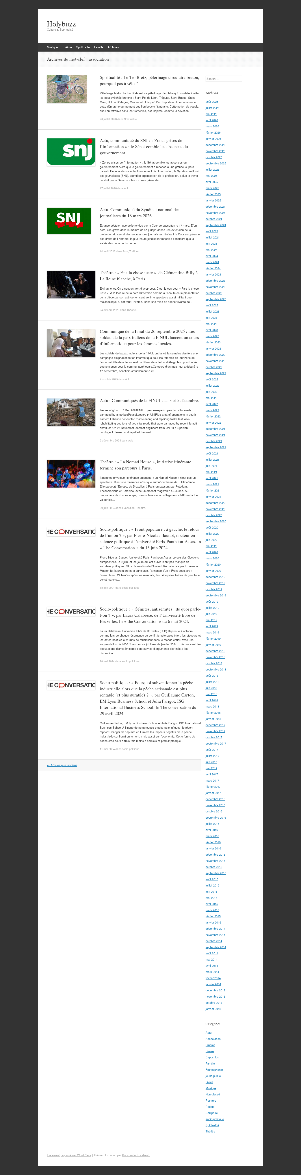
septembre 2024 (216, 225)
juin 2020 (211, 540)
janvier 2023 (213, 348)
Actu (126, 188)
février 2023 (213, 342)
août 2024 (212, 231)
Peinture (211, 1100)
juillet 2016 (212, 823)
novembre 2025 (215, 151)
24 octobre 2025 (109, 310)
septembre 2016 (216, 817)
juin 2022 (211, 391)
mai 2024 (211, 250)
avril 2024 (212, 256)
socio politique (130, 587)
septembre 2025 (216, 163)
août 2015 (212, 879)
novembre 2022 (215, 361)
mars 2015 (212, 910)
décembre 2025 (215, 145)
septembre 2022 (216, 373)
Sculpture (212, 1113)
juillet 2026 (212, 108)
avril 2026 (212, 120)
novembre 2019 (215, 583)
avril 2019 (212, 626)
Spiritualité (83, 47)
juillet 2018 (212, 682)
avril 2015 (212, 904)
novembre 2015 (215, 860)
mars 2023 (212, 336)
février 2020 (213, 564)
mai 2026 (211, 114)
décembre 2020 (215, 503)
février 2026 (213, 132)
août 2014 (212, 953)
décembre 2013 (215, 990)
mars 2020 (212, 558)
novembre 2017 (215, 731)
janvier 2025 (213, 200)
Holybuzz (61, 23)
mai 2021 (211, 472)
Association (213, 1039)
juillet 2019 (212, 607)
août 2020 (212, 527)
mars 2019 (212, 632)
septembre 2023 (216, 299)
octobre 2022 (214, 367)
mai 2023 (211, 324)
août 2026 (212, 101)
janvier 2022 (213, 422)
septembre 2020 (216, 521)
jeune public (213, 1076)
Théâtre (67, 47)
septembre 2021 (216, 447)
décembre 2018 (215, 651)
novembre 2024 (215, 212)
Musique (52, 47)
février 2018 (213, 712)
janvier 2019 (213, 644)
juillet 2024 (212, 237)
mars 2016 (212, 836)
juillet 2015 (212, 885)
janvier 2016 (213, 848)
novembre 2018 (215, 657)
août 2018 (212, 675)
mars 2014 (212, 972)
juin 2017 (211, 762)
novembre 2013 (215, 996)
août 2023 (212, 305)
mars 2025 (212, 188)
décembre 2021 (215, 428)
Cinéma (210, 1045)
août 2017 (212, 749)
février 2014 (213, 978)
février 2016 (213, 842)
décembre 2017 (215, 725)
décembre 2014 (215, 928)
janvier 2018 (213, 719)
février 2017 (213, 786)
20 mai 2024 (107, 661)
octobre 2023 (214, 293)
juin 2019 (211, 614)
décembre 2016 (215, 799)
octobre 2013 (214, 1002)
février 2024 (213, 268)
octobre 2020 (214, 515)
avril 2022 (212, 404)
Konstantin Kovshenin (136, 1155)
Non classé (213, 1094)
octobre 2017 (214, 737)
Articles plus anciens (62, 765)
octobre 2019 (214, 589)
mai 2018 (211, 694)
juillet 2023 (212, 311)
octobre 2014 (214, 941)
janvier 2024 (213, 274)
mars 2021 (212, 484)
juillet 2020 (212, 533)
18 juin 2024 (107, 587)
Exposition (128, 508)
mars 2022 (212, 410)
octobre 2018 (214, 663)
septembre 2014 (216, 947)
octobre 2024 (214, 219)
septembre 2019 (216, 595)
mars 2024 (212, 262)
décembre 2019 (215, 577)
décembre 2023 (215, 280)
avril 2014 (212, 965)
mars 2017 (212, 780)
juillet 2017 (212, 756)
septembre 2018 (216, 669)
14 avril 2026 (107, 251)
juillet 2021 (212, 459)
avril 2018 (212, 700)
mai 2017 (211, 768)
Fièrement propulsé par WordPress (69, 1155)
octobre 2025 (214, 157)
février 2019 (213, 638)
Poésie (210, 1106)
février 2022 (213, 416)
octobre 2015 (214, 867)
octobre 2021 (214, 441)
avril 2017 (212, 774)
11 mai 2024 (107, 749)
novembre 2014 (215, 935)
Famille (98, 47)
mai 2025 (211, 175)
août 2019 (212, 601)
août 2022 (212, 379)
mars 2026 (212, 126)
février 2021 (213, 490)
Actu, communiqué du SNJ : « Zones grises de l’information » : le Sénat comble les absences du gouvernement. (144, 146)
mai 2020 (211, 546)
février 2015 (213, 916)
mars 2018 (212, 706)
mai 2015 (211, 898)
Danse (210, 1051)
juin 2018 (211, 688)
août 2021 (212, 453)
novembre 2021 (215, 435)
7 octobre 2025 (109, 379)
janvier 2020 (213, 570)
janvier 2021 (213, 496)
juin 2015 (211, 891)
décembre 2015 (215, 854)
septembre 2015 (216, 873)
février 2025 (213, 194)
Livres (209, 1082)
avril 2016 (212, 830)
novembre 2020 (215, 509)
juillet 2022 (212, 385)
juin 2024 (211, 243)
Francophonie (214, 1069)
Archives (113, 47)
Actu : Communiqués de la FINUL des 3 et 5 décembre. (149, 400)
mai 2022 (211, 398)
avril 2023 (212, 330)
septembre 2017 (216, 743)
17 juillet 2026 (108, 188)
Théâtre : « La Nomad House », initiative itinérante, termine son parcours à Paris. (146, 465)
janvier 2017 (213, 793)
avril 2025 (212, 182)
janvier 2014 (213, 984)
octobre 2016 (214, 811)
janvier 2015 (213, 922)
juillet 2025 (212, 169)
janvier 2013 (213, 1009)
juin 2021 (211, 466)
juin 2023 (211, 317)
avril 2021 (212, 478)
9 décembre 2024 (110, 440)
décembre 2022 (215, 354)
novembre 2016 (215, 805)
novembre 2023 (215, 287)
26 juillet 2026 (108, 119)
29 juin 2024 (107, 508)
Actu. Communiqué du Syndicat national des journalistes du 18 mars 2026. (140, 213)
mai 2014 (211, 959)
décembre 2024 (215, 206)
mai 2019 (211, 620)
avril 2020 (212, 552)
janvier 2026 (213, 138)
